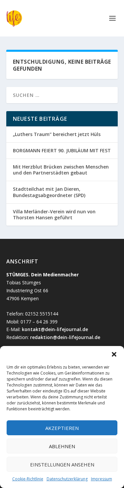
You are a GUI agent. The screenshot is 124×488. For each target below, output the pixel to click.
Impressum (101, 479)
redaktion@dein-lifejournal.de (65, 337)
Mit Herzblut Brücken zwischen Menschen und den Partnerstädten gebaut (61, 170)
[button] (114, 354)
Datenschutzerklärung (67, 479)
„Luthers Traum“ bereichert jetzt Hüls (57, 134)
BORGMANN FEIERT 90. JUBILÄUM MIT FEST (62, 150)
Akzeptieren (62, 428)
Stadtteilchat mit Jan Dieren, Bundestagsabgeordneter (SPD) (49, 192)
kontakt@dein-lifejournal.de (55, 329)
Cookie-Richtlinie (27, 479)
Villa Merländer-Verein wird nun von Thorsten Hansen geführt (54, 214)
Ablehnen (62, 446)
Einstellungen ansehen (62, 464)
